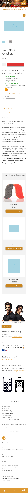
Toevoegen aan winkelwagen (15, 64)
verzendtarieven (17, 337)
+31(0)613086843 (7, 410)
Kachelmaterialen (17, 7)
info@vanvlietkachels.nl (10, 411)
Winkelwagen (21, 489)
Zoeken (14, 490)
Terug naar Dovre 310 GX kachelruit (10, 167)
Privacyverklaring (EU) (7, 478)
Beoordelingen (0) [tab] (6, 112)
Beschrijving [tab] (4, 104)
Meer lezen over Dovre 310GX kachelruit (11, 93)
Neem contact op (6, 326)
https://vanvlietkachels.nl (9, 413)
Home (3, 7)
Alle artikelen (8, 7)
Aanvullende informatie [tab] (7, 108)
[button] (24, 15)
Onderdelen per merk (21, 9)
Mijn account (4, 490)
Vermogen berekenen (18, 371)
